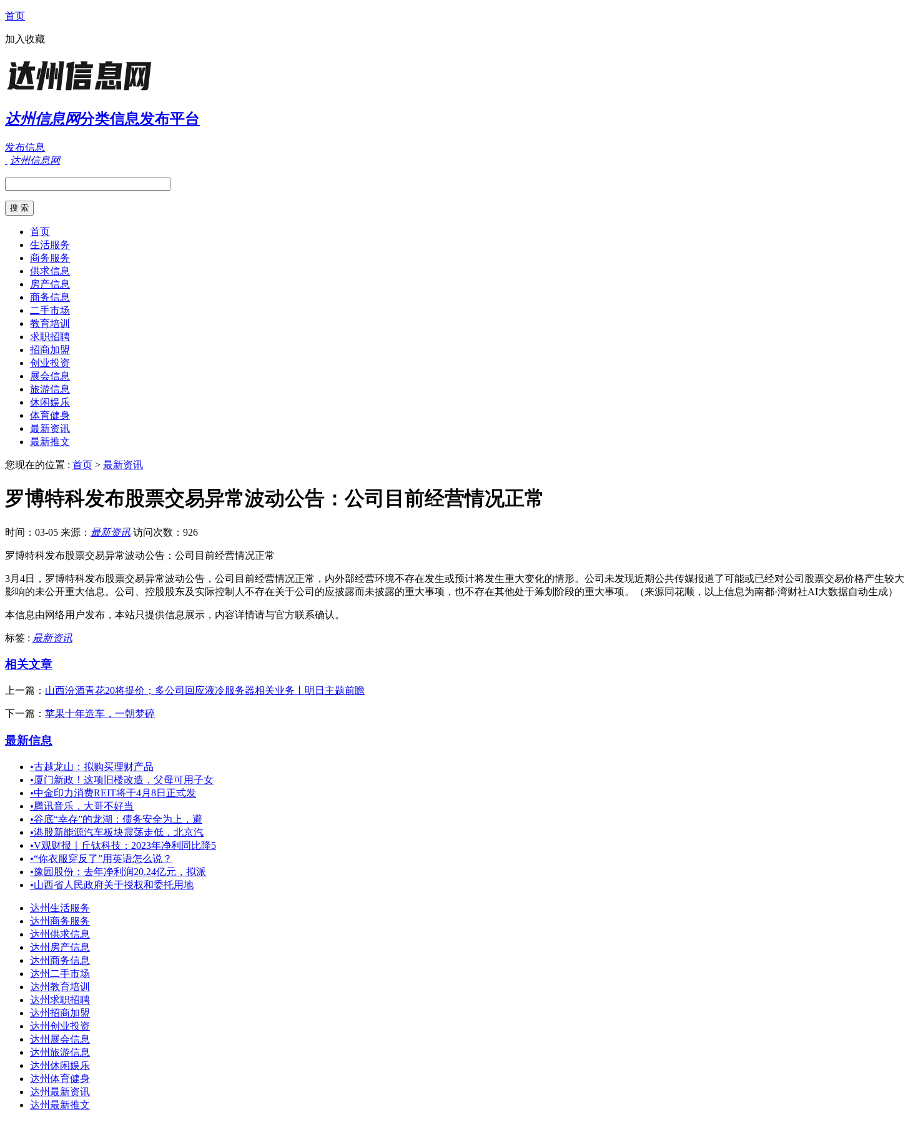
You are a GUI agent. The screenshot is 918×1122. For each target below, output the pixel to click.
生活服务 (50, 244)
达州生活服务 (60, 908)
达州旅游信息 (60, 1052)
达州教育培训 (60, 986)
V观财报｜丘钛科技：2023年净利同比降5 (123, 845)
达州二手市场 (60, 973)
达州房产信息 (60, 947)
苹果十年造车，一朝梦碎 (100, 713)
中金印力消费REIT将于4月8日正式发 (113, 793)
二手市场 (50, 310)
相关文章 (28, 664)
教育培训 (50, 323)
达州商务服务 (60, 921)
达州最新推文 (60, 1104)
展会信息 (50, 376)
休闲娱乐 (50, 402)
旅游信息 (50, 389)
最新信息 (28, 740)
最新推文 (50, 441)
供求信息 (50, 271)
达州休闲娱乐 (60, 1065)
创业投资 (50, 363)
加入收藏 (25, 39)
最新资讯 (50, 428)
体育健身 (50, 415)
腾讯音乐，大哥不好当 (82, 806)
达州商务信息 (60, 960)
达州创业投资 (60, 1026)
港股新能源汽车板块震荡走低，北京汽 (117, 832)
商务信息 (50, 297)
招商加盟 (50, 349)
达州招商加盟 (60, 1013)
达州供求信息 (60, 934)
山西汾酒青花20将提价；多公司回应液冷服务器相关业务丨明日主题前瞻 (205, 690)
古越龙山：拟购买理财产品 (92, 766)
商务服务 (50, 258)
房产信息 (50, 284)
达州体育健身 (60, 1078)
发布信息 (25, 147)
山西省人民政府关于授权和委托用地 (112, 884)
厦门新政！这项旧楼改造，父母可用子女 (122, 779)
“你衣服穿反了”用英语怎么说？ (101, 858)
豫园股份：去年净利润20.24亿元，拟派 (118, 871)
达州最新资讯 (60, 1091)
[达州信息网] (83, 90)
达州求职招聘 (60, 999)
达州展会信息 (60, 1039)
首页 (15, 16)
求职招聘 (50, 336)
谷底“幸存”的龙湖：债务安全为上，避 (116, 819)
